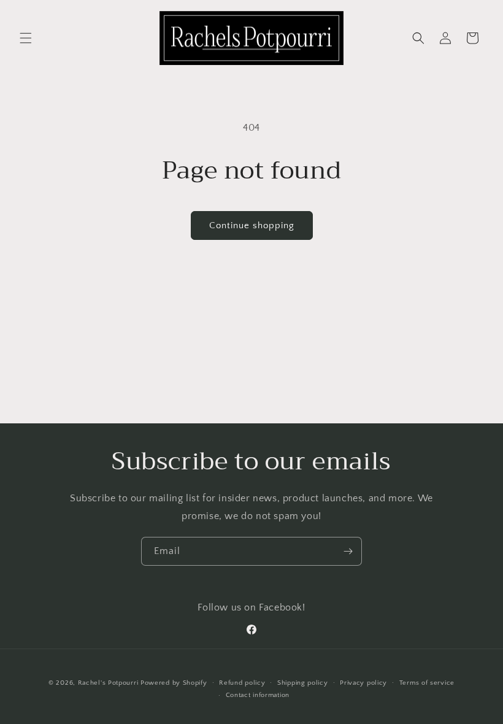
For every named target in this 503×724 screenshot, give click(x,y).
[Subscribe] (347, 551)
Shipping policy (302, 683)
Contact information (258, 695)
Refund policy (242, 683)
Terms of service (427, 683)
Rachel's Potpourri (108, 683)
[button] (25, 38)
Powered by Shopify (173, 683)
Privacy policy (363, 683)
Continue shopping (251, 225)
